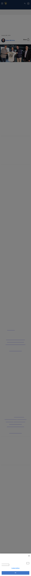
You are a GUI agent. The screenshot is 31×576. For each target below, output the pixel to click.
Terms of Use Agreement (16, 564)
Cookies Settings (15, 568)
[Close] (29, 557)
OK (15, 572)
